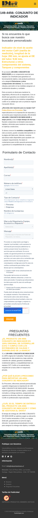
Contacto (8, 484)
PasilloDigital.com (19, 513)
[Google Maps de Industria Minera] (11, 456)
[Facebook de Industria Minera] (5, 456)
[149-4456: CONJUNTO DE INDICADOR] (19, 26)
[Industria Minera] (10, 4)
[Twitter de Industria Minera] (8, 456)
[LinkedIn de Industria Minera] (3, 456)
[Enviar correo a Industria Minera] (15, 466)
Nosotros (8, 482)
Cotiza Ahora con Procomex (12, 110)
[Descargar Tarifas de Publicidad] (7, 498)
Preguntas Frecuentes (13, 486)
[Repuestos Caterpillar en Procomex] (19, 434)
